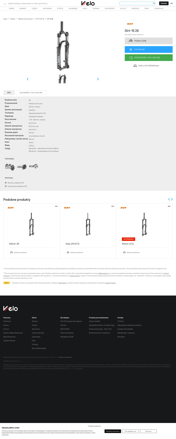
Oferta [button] (34, 318)
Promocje (159, 9)
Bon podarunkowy (39, 348)
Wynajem (121, 337)
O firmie (120, 321)
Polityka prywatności (65, 357)
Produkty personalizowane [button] (98, 318)
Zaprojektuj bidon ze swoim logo (101, 325)
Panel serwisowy (67, 333)
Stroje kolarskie (38, 333)
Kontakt (164, 3)
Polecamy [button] (7, 318)
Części (33, 9)
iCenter (63, 325)
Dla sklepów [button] (64, 318)
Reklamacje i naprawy (126, 333)
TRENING (95, 9)
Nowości (135, 9)
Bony (147, 9)
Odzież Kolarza (9, 341)
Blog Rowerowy (9, 337)
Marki (10, 9)
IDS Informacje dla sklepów (71, 321)
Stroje (58, 9)
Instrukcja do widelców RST (17, 186)
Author (6, 325)
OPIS (9, 93)
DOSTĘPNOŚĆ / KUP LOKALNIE (31, 93)
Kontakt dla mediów (125, 329)
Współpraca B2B (66, 337)
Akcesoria (46, 9)
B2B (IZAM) (64, 329)
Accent (6, 329)
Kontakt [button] (120, 318)
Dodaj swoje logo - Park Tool (100, 329)
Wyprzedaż (108, 9)
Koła (84, 9)
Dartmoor (7, 321)
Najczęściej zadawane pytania (129, 325)
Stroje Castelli (94, 321)
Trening (35, 344)
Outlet (121, 9)
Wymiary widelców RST (16, 183)
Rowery (22, 9)
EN (171, 3)
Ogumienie (72, 9)
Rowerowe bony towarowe (99, 333)
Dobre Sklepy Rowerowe (13, 333)
